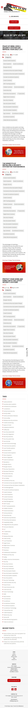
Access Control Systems (9, 60)
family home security (9, 411)
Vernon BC (6, 617)
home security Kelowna (10, 517)
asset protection (8, 402)
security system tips (9, 439)
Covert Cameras (8, 80)
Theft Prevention (8, 612)
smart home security (9, 587)
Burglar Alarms (7, 67)
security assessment (9, 432)
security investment (9, 568)
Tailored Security (8, 610)
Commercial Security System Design (13, 70)
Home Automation (19, 87)
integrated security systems (11, 524)
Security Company (8, 100)
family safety (7, 413)
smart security (7, 589)
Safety (5, 557)
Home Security (7, 90)
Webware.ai (20, 706)
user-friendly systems (9, 448)
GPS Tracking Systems (9, 83)
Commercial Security (9, 480)
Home (14, 653)
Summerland (7, 598)
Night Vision (7, 543)
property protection (9, 427)
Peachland (6, 547)
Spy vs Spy (10, 706)
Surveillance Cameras (17, 113)
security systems (8, 578)
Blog (14, 658)
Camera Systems (8, 476)
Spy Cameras (7, 113)
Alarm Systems (7, 64)
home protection (8, 513)
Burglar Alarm (7, 464)
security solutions (8, 436)
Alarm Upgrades (8, 457)
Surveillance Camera (14, 671)
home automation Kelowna (11, 415)
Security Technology (9, 580)
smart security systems (10, 446)
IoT (4, 529)
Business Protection (9, 471)
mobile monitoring (8, 422)
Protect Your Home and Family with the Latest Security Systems (12, 280)
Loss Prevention (8, 541)
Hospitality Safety (8, 522)
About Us (14, 655)
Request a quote (14, 28)
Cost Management (8, 487)
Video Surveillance (8, 622)
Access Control (7, 450)
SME (5, 594)
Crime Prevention (8, 494)
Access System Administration (14, 667)
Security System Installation (11, 107)
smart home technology (10, 443)
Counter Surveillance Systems (11, 77)
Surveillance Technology (10, 608)
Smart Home (7, 585)
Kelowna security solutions (11, 420)
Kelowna (6, 534)
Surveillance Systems (9, 116)
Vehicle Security (8, 615)
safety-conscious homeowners (11, 559)
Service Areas (14, 656)
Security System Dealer (9, 103)
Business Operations (9, 469)
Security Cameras (8, 564)
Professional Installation (10, 552)
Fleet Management (8, 501)
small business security (10, 582)
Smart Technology (8, 591)
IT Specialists (21, 93)
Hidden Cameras (8, 87)
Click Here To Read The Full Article (11, 144)
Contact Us (14, 659)
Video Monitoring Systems (10, 120)
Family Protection (8, 499)
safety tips (6, 429)
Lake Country (7, 538)
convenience (7, 409)
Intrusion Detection (9, 527)
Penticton (6, 550)
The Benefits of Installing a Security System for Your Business (13, 165)
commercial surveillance (10, 406)
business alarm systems (10, 404)
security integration (9, 434)
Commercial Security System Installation (14, 74)
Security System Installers (10, 110)
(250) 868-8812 (15, 16)
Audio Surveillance (18, 64)
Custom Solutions (8, 497)
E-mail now (14, 21)
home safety (7, 418)
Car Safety (6, 478)
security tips (7, 441)
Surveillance (7, 601)
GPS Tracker (7, 503)
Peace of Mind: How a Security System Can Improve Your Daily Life (12, 47)
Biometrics (6, 462)
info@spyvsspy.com (14, 701)
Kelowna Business (8, 536)
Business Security (8, 473)
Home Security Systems (10, 93)
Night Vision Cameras (9, 97)
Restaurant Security (9, 554)
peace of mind (7, 425)
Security (6, 561)
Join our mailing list (14, 680)
